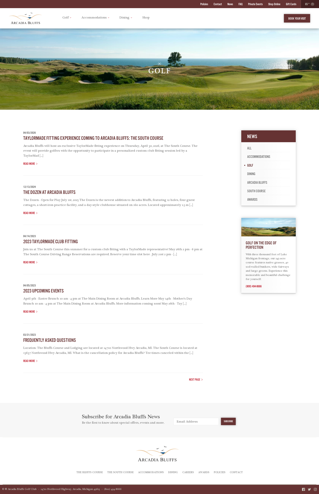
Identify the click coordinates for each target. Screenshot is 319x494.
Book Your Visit (297, 18)
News (230, 4)
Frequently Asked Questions (49, 340)
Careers (188, 472)
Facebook (303, 489)
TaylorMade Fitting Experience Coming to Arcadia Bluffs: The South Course (93, 138)
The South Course (120, 472)
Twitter (309, 489)
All (249, 148)
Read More (29, 163)
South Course (256, 191)
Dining (124, 17)
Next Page (194, 379)
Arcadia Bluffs (257, 183)
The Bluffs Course (89, 472)
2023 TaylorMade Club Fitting (50, 242)
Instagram (315, 489)
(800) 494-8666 (254, 286)
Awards (252, 200)
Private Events (255, 4)
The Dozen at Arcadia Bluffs (49, 192)
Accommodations (94, 17)
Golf (65, 17)
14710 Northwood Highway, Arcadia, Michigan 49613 (70, 489)
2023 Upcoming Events (43, 291)
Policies (204, 4)
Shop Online (274, 4)
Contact (218, 4)
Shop (146, 17)
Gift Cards (291, 4)
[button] (310, 4)
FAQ (241, 4)
